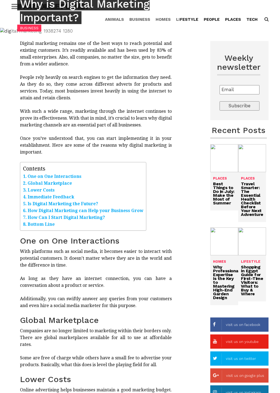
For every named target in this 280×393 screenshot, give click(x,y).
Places (233, 19)
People (212, 19)
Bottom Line (41, 224)
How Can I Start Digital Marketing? (66, 217)
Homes (219, 261)
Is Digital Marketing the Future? (63, 203)
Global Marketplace (50, 183)
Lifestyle (187, 19)
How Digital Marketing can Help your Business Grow (85, 210)
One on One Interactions (54, 176)
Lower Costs (41, 190)
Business (29, 28)
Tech (252, 19)
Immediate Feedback (51, 197)
